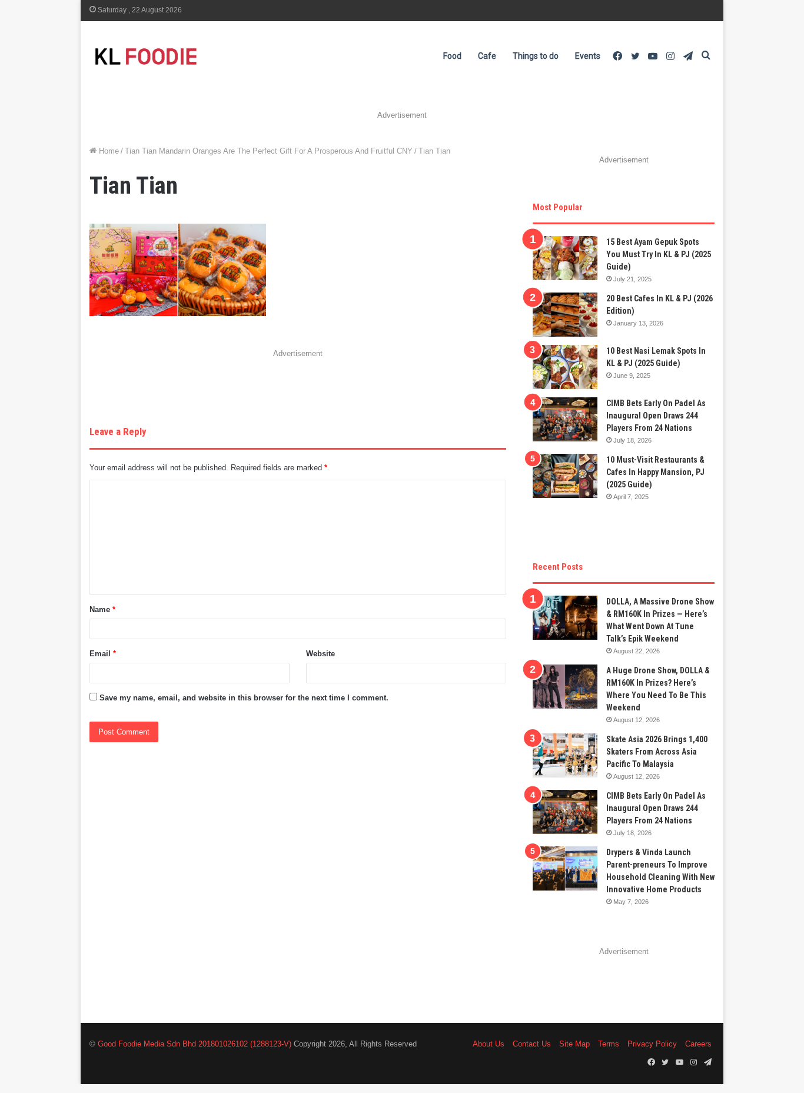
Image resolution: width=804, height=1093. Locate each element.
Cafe (487, 56)
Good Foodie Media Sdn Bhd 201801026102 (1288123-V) (194, 1043)
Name (102, 609)
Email (102, 653)
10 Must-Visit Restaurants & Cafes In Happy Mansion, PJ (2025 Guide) (655, 472)
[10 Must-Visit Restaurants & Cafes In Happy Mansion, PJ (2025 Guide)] (565, 476)
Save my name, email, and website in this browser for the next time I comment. (243, 697)
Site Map (574, 1043)
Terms (608, 1043)
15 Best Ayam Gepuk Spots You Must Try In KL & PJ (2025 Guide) (658, 254)
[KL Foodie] (192, 56)
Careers (698, 1043)
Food (452, 56)
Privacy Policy (652, 1043)
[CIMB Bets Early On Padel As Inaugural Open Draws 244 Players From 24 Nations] (565, 419)
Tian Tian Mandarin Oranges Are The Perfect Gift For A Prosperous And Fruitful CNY (269, 151)
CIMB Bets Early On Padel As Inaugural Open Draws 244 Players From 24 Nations (656, 415)
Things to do (536, 56)
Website (320, 653)
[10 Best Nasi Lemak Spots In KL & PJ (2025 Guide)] (565, 367)
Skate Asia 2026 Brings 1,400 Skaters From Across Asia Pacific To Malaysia (656, 752)
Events (587, 56)
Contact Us (532, 1043)
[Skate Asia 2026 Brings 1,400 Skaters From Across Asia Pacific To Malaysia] (565, 755)
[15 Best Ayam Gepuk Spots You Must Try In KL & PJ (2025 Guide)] (565, 258)
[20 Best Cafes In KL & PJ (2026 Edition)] (565, 315)
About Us (488, 1043)
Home (108, 151)
